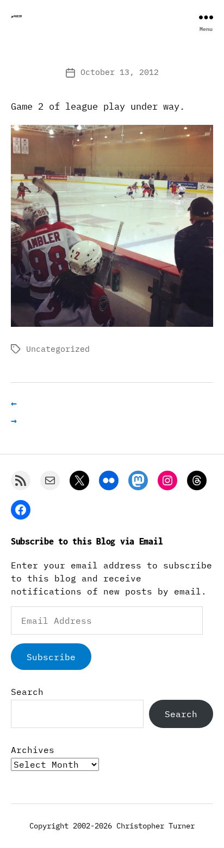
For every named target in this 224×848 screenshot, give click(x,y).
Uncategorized (58, 349)
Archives (32, 749)
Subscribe (51, 656)
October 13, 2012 (119, 72)
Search (27, 691)
